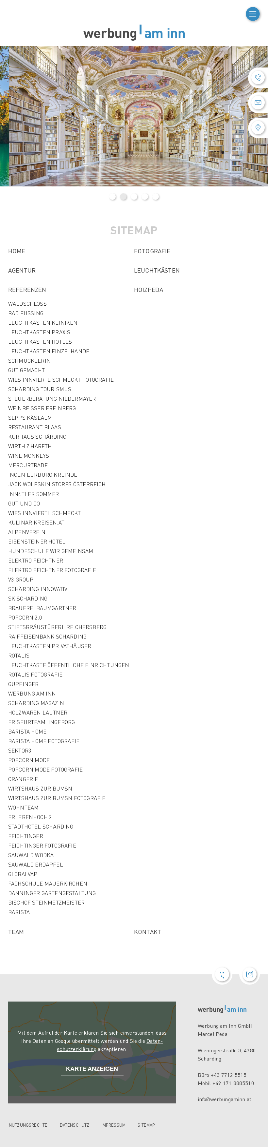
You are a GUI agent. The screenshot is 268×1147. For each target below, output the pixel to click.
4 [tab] (145, 196)
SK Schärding (27, 598)
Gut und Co (24, 503)
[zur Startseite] (134, 33)
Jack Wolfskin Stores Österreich (57, 484)
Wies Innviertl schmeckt (44, 512)
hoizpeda (148, 289)
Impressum (114, 1125)
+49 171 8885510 (233, 1083)
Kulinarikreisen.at (36, 522)
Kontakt (147, 931)
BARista (19, 911)
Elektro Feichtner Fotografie (52, 569)
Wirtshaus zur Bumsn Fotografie (56, 797)
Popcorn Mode (29, 759)
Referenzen (27, 289)
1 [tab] (112, 196)
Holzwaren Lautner (37, 712)
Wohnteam (23, 807)
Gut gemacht (26, 370)
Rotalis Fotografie (35, 674)
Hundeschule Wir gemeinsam (50, 550)
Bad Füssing (25, 313)
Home (16, 251)
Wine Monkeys (28, 455)
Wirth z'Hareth (30, 446)
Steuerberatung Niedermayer (52, 398)
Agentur (22, 270)
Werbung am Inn (32, 693)
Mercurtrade (28, 465)
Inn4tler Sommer (33, 493)
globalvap (23, 873)
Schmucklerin (29, 360)
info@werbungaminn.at (224, 1099)
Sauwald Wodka (31, 854)
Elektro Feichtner (35, 560)
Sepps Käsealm (30, 417)
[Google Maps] (258, 128)
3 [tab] (134, 196)
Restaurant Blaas (34, 427)
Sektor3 (19, 750)
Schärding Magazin (36, 702)
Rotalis (18, 655)
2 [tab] (123, 196)
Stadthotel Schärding (40, 826)
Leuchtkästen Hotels (40, 341)
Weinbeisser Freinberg (42, 408)
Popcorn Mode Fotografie (45, 769)
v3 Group (21, 579)
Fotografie (152, 251)
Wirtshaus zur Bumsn (40, 788)
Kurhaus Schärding (37, 436)
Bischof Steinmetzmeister (46, 902)
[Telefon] (258, 77)
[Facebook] (222, 974)
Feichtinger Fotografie (42, 845)
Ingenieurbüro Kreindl (42, 474)
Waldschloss (27, 303)
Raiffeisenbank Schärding (47, 636)
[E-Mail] (258, 102)
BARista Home (27, 731)
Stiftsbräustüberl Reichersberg (57, 626)
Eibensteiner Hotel (36, 541)
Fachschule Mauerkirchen (47, 883)
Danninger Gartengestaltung (52, 892)
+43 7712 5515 (229, 1074)
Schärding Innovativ (37, 588)
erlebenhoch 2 (30, 816)
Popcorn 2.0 (25, 617)
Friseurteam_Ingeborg (41, 721)
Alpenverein (26, 531)
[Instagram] (249, 974)
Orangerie (23, 778)
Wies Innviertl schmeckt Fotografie (61, 379)
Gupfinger (23, 683)
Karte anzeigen (92, 1068)
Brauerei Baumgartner (42, 607)
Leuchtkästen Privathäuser (49, 645)
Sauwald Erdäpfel (35, 864)
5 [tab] (155, 196)
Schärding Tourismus (39, 389)
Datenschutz (75, 1125)
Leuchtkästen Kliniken (43, 322)
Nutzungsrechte (28, 1125)
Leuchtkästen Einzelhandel (50, 351)
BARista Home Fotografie (43, 740)
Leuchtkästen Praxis (39, 332)
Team (16, 931)
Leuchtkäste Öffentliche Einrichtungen (68, 664)
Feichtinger (25, 835)
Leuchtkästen (157, 270)
